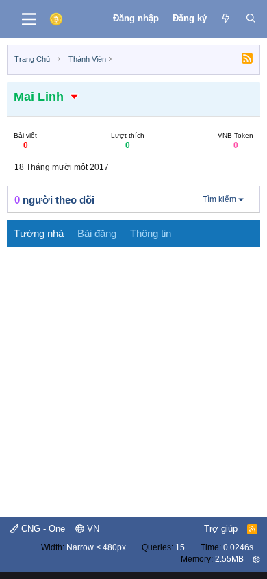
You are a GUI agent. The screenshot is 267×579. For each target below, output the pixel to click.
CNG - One (41, 528)
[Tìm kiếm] (251, 18)
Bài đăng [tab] (96, 233)
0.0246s (238, 547)
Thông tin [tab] (150, 233)
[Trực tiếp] (226, 18)
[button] (74, 96)
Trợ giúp (221, 528)
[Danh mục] (29, 19)
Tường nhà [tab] (39, 233)
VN (91, 528)
